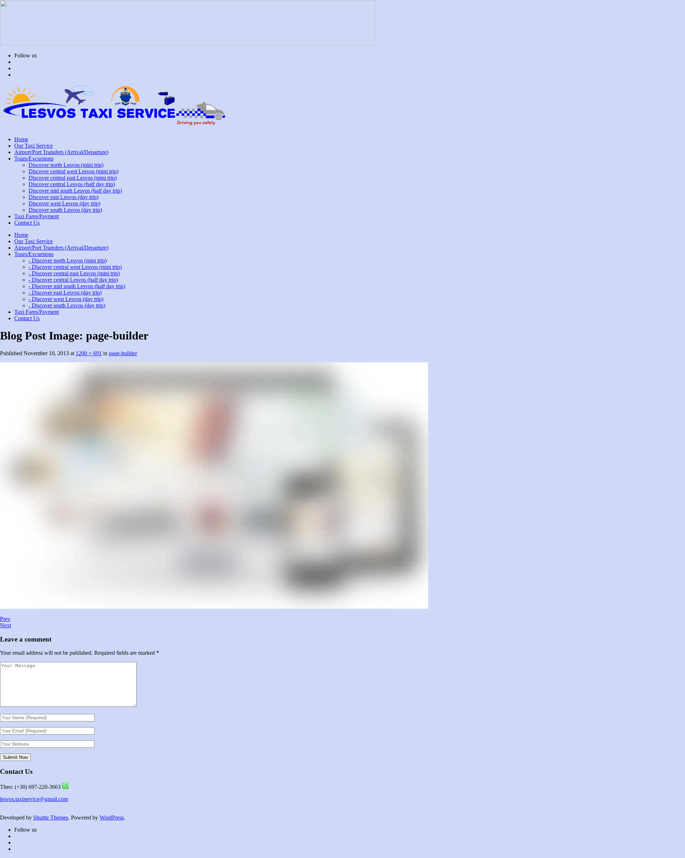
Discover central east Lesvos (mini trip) (73, 178)
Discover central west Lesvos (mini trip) (73, 171)
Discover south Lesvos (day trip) (65, 210)
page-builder (123, 353)
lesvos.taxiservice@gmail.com (34, 799)
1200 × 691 (89, 353)
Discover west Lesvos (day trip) (64, 203)
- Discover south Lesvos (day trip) (67, 305)
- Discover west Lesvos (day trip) (66, 299)
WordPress (112, 817)
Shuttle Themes (50, 817)
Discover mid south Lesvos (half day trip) (75, 191)
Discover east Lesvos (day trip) (63, 197)
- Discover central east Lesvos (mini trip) (74, 273)
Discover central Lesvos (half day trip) (72, 184)
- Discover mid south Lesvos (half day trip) (77, 286)
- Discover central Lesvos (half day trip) (73, 280)
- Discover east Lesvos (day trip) (65, 293)
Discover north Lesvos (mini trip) (66, 165)
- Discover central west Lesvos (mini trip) (75, 267)
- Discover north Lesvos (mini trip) (68, 260)
